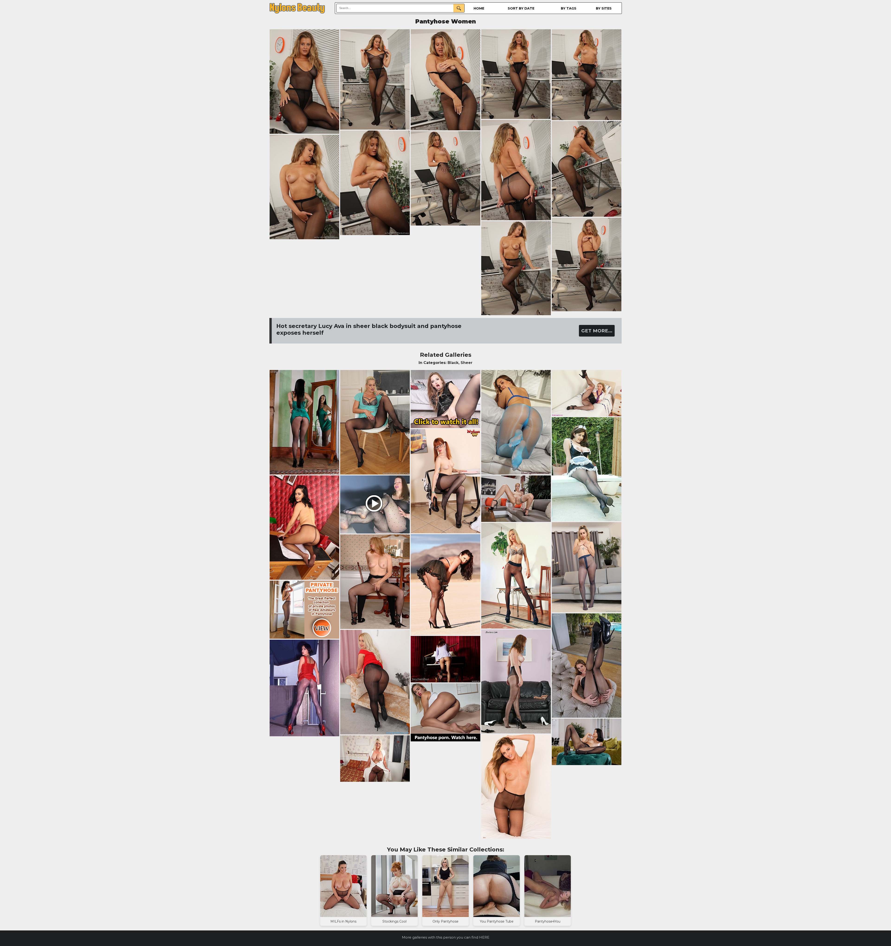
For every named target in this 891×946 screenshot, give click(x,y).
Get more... (596, 331)
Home (479, 8)
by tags (568, 8)
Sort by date (521, 8)
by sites (604, 8)
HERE (484, 937)
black (453, 362)
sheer (466, 362)
